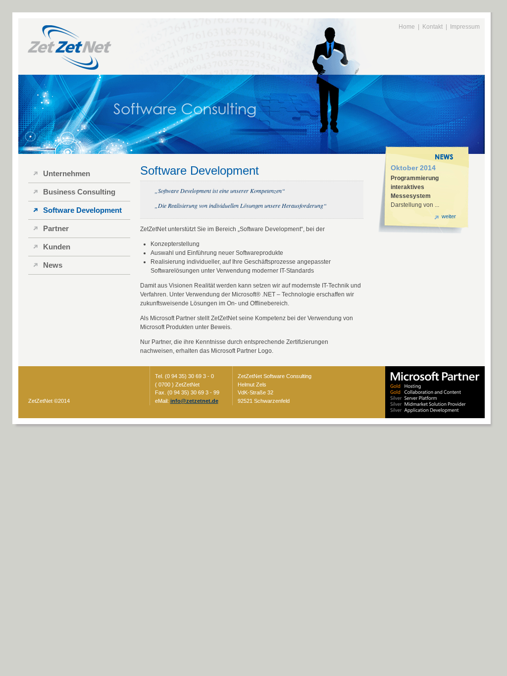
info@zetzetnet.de (194, 401)
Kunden (56, 246)
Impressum (465, 26)
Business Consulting (79, 192)
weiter (449, 216)
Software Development (82, 210)
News (52, 265)
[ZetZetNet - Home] (66, 70)
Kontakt (432, 26)
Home (407, 26)
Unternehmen (66, 173)
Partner (56, 228)
